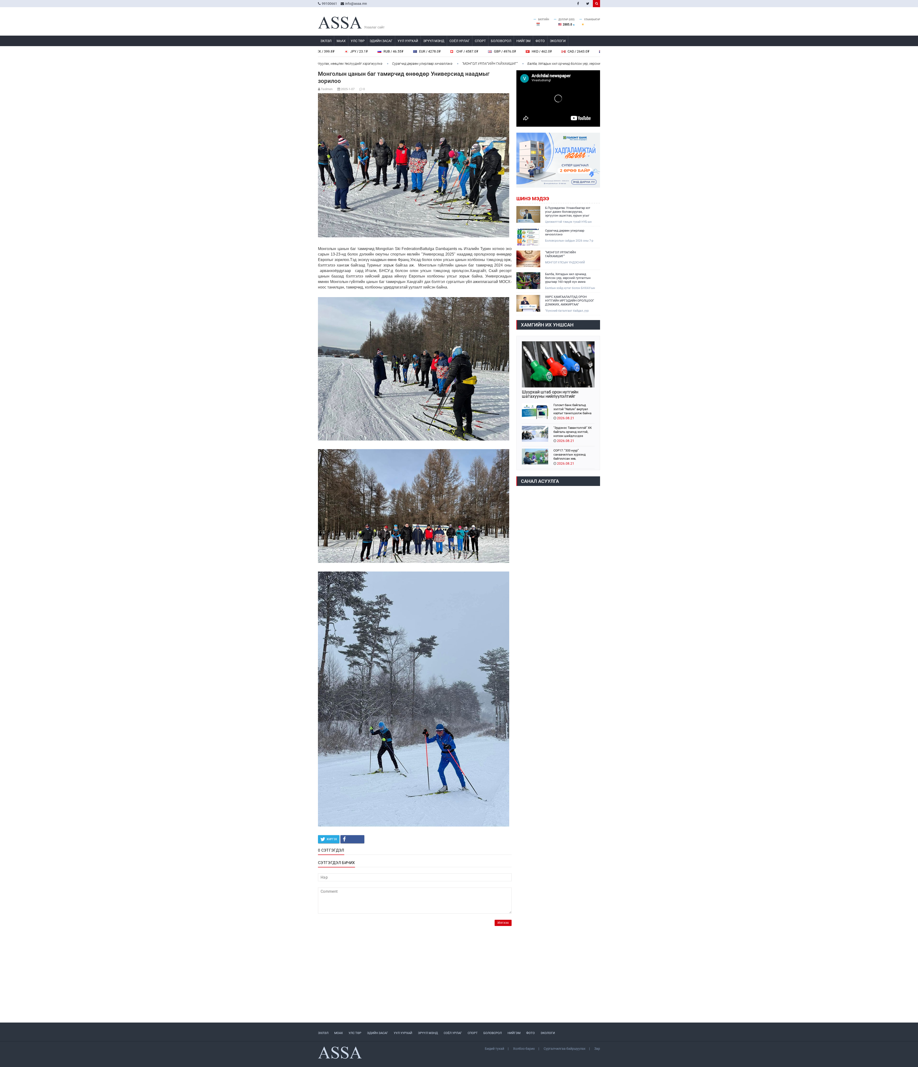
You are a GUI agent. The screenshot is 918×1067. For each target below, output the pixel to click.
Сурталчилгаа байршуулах (564, 1048)
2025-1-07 (348, 89)
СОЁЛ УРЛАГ (459, 41)
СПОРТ (480, 41)
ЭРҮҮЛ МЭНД (433, 41)
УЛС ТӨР (358, 41)
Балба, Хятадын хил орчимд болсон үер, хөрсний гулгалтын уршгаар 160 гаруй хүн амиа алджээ (525, 63)
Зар (597, 1048)
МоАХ (341, 41)
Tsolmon (327, 89)
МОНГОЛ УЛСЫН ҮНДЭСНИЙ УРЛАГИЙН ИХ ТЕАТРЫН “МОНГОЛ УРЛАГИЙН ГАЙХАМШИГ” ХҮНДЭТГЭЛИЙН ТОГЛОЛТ (569, 262)
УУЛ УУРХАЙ (408, 41)
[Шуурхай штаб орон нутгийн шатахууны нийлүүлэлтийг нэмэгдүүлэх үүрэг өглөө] (558, 364)
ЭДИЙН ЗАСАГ (381, 41)
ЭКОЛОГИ (558, 41)
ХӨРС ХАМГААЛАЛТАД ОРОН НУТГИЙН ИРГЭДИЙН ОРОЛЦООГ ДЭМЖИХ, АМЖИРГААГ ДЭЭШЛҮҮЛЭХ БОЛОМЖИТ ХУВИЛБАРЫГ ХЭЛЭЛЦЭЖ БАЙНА (570, 300)
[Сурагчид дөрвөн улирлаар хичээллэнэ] (528, 237)
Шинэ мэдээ (532, 198)
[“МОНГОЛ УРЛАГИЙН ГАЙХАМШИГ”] (528, 258)
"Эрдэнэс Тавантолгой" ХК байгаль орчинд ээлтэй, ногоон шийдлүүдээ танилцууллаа (572, 431)
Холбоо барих (524, 1048)
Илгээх (503, 923)
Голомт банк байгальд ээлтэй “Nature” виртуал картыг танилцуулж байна (572, 408)
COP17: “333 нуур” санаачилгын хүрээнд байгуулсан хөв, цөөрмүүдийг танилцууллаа (574, 454)
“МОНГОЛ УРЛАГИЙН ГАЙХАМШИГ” (414, 63)
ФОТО (540, 41)
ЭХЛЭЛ (326, 41)
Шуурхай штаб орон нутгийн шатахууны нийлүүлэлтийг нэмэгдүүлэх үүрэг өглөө (550, 394)
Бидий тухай (494, 1048)
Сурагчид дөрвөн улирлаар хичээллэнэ (347, 63)
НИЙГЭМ (523, 41)
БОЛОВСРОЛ (501, 41)
